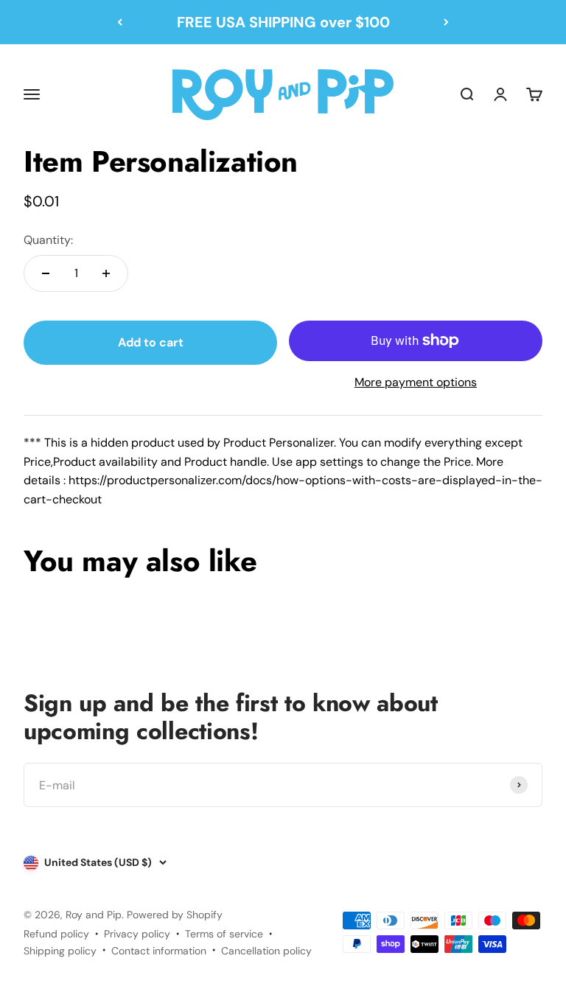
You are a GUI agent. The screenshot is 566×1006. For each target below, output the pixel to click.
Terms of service (224, 933)
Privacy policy (137, 933)
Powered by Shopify (175, 914)
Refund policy (56, 933)
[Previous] (119, 22)
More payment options (415, 382)
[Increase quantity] (106, 273)
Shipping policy (60, 950)
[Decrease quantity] (45, 273)
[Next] (446, 22)
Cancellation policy (266, 950)
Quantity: (48, 240)
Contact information (158, 950)
